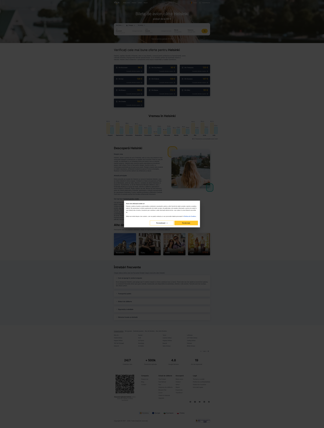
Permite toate (186, 223)
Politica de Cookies (190, 216)
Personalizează (160, 223)
